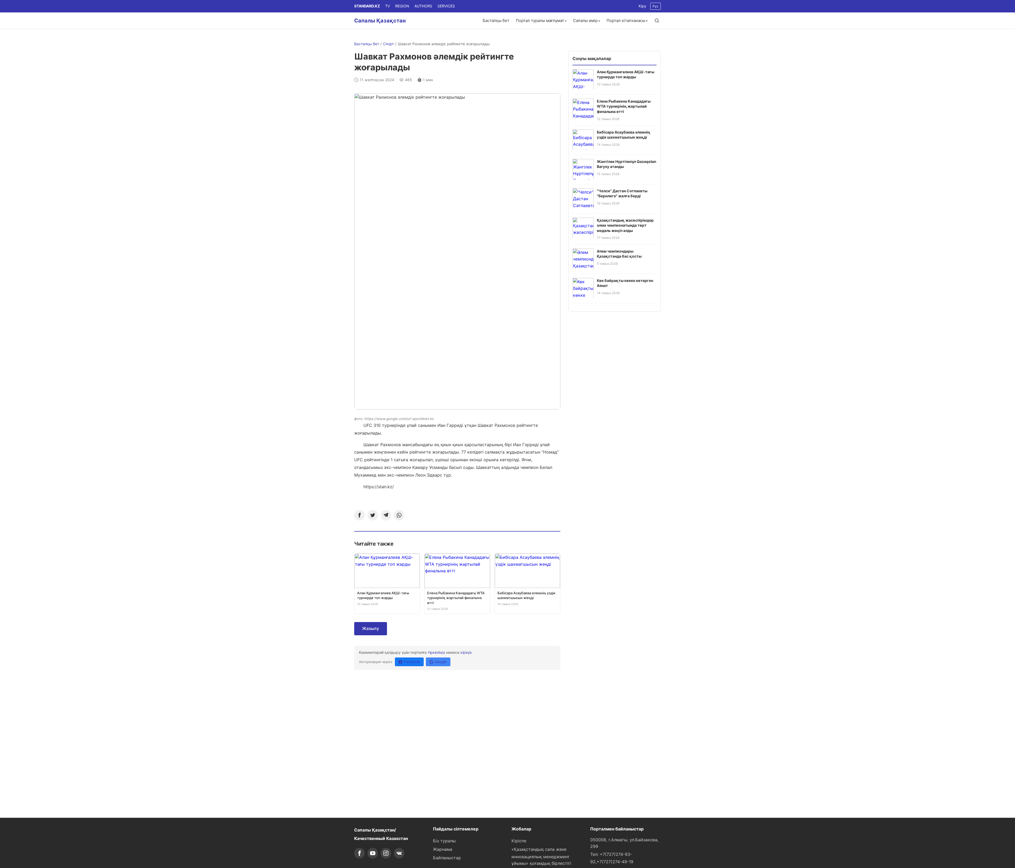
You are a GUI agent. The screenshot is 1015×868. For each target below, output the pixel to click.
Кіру (642, 6)
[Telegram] (386, 515)
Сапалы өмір (585, 20)
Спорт (388, 44)
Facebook (412, 662)
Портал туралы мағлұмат (540, 20)
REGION (402, 6)
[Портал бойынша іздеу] (657, 21)
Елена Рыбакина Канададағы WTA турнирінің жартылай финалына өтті (623, 106)
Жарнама (442, 849)
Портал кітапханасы (626, 20)
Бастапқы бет (496, 20)
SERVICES (446, 6)
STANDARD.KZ (367, 6)
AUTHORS (423, 6)
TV (387, 6)
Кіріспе (518, 840)
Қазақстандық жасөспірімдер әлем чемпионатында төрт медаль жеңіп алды (625, 225)
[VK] (399, 853)
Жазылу (370, 628)
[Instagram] (386, 853)
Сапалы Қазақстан (380, 20)
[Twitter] (372, 515)
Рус (655, 6)
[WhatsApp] (399, 515)
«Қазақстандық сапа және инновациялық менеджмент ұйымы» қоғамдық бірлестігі (541, 856)
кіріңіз (466, 652)
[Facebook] (359, 515)
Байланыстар (447, 857)
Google (441, 662)
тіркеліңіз (436, 652)
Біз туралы (444, 840)
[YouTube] (372, 853)
